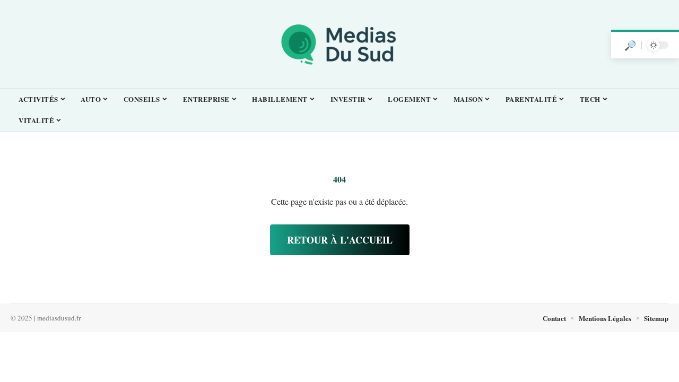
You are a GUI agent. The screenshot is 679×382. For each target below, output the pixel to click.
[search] (630, 45)
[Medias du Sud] (339, 44)
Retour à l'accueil (340, 240)
